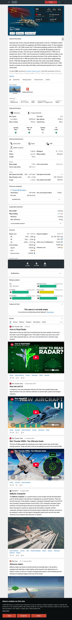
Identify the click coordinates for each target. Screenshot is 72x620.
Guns (27, 550)
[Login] (63, 2)
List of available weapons (18, 223)
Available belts (16, 199)
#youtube (46, 375)
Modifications (15, 273)
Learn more (5, 611)
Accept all (24, 616)
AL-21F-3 (33, 154)
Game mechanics (19, 375)
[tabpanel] (36, 196)
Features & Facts (38, 79)
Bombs (44, 550)
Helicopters (35, 375)
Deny (9, 616)
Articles (48, 79)
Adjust (39, 616)
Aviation (28, 375)
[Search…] (59, 2)
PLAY (51, 2)
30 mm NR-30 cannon (19, 190)
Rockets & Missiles (36, 550)
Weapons (12, 552)
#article (18, 552)
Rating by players (27, 79)
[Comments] (16, 485)
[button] (62, 39)
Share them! (50, 312)
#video (11, 375)
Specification (16, 79)
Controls (22, 550)
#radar (41, 375)
